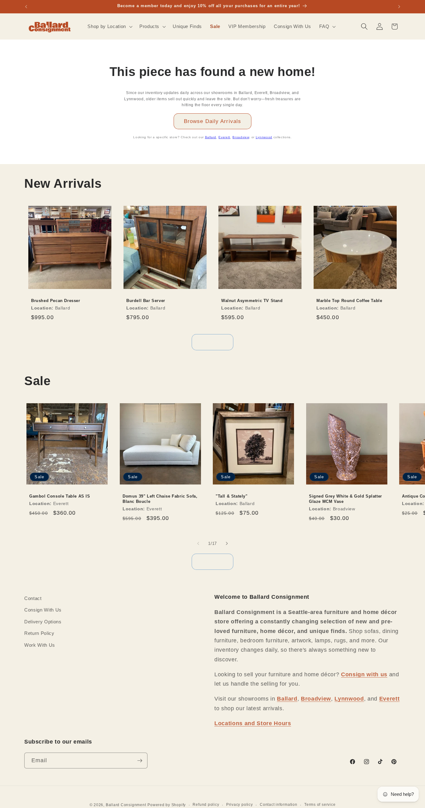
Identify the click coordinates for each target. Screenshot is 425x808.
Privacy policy (239, 804)
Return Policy (39, 633)
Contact (33, 598)
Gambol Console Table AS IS (59, 496)
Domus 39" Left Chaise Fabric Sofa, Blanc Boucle (160, 499)
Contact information (278, 804)
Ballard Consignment (126, 805)
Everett (224, 137)
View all (212, 342)
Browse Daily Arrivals (212, 121)
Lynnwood (264, 137)
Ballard (211, 137)
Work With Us (39, 645)
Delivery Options (43, 621)
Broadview (240, 137)
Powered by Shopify (166, 805)
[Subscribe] (139, 761)
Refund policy (206, 804)
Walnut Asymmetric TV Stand (252, 300)
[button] (109, 26)
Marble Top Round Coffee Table (349, 300)
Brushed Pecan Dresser (55, 300)
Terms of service (319, 804)
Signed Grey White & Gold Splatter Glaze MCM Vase (345, 499)
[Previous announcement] (26, 6)
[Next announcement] (399, 6)
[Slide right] (227, 543)
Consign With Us (43, 610)
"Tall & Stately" (232, 496)
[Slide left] (198, 543)
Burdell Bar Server (145, 300)
